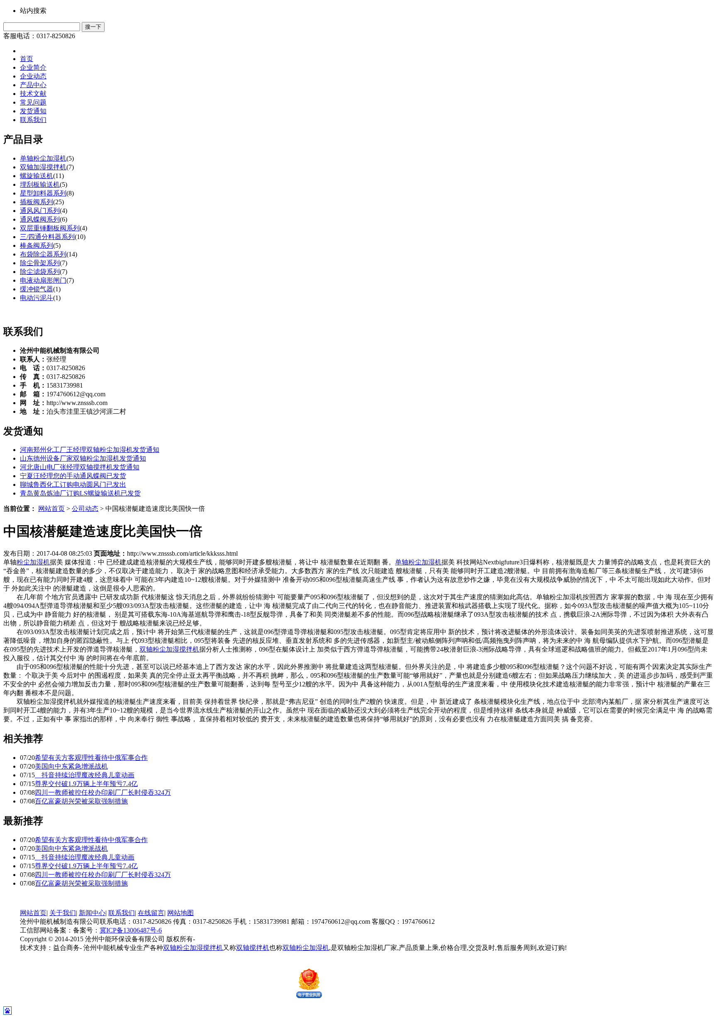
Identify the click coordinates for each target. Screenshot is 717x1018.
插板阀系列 (36, 201)
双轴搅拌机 (252, 947)
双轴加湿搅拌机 (43, 167)
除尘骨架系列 (40, 262)
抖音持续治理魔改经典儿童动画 (84, 775)
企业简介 (33, 67)
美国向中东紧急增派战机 (71, 766)
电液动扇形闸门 (43, 280)
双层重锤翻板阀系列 (50, 228)
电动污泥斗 (36, 297)
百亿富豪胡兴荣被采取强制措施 (81, 801)
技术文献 (33, 93)
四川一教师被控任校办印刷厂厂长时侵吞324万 (103, 792)
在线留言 (151, 912)
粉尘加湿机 (33, 562)
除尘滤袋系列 (40, 271)
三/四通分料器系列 (47, 236)
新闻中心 (92, 912)
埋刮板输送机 (40, 184)
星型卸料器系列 (43, 193)
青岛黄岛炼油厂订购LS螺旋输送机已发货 (80, 493)
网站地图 (180, 912)
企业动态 (33, 76)
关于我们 (62, 912)
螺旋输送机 (36, 175)
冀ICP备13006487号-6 (131, 930)
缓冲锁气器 (36, 289)
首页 (26, 58)
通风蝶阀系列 (40, 219)
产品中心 (33, 84)
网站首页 (51, 508)
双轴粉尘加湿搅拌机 (169, 649)
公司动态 (85, 508)
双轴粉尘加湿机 (306, 947)
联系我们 (33, 119)
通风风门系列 (40, 210)
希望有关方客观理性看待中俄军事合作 (91, 757)
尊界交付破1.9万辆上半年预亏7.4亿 (86, 783)
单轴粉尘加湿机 (43, 158)
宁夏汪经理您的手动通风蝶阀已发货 (73, 475)
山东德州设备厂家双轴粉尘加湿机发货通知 (83, 458)
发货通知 (33, 111)
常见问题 (33, 102)
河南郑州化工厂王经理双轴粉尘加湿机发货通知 (89, 449)
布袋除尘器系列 (43, 254)
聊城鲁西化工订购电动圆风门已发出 (73, 484)
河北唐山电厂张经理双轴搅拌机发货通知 (79, 467)
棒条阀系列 (36, 245)
